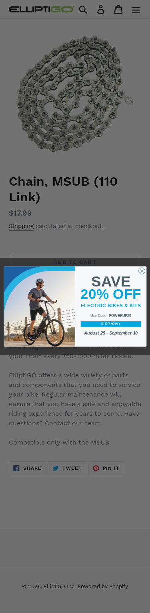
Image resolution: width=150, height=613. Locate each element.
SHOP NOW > (110, 324)
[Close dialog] (141, 271)
